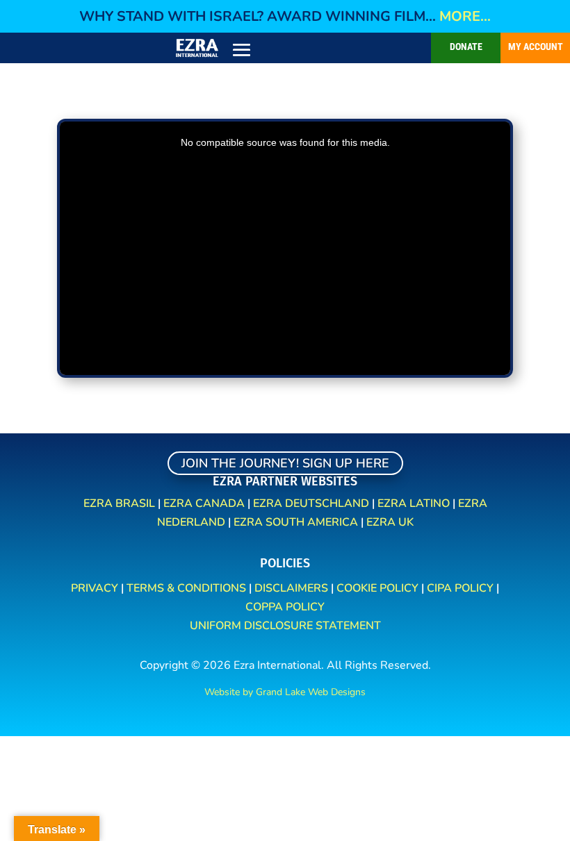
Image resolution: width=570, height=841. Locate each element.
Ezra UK (390, 522)
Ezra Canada (204, 503)
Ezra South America (296, 522)
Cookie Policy (377, 588)
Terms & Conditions (186, 588)
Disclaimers (291, 588)
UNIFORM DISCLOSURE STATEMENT (285, 625)
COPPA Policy (285, 607)
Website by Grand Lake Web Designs (285, 692)
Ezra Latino (413, 503)
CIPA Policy (461, 588)
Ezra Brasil (119, 503)
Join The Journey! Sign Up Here (285, 463)
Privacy (96, 588)
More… (465, 16)
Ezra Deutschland (311, 503)
